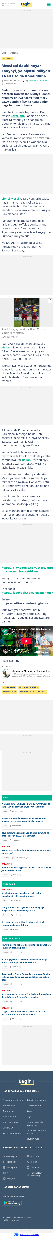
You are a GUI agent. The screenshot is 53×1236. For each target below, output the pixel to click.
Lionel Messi (10, 198)
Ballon (26, 460)
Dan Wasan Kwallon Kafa (33, 692)
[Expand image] (50, 300)
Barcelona (18, 116)
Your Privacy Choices (29, 1234)
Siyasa (5, 811)
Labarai (5, 875)
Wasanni (14, 52)
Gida (4, 52)
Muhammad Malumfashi (38, 81)
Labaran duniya (8, 858)
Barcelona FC (9, 692)
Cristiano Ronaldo (28, 687)
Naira (5, 347)
